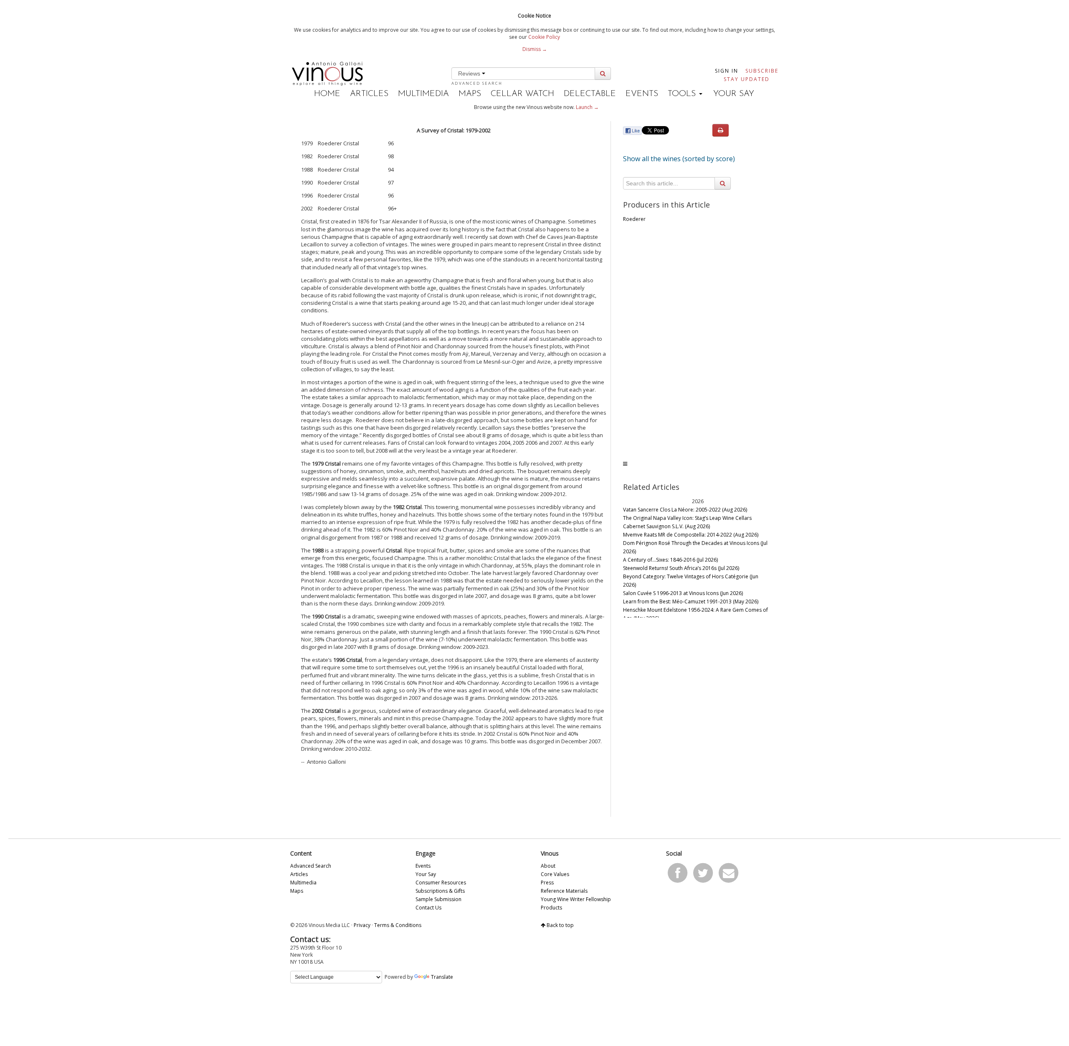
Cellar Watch (522, 94)
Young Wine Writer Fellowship (576, 899)
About (548, 865)
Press (547, 882)
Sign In (726, 70)
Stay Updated (747, 79)
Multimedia (423, 94)
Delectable (590, 94)
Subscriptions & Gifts (440, 890)
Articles (369, 94)
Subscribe (761, 70)
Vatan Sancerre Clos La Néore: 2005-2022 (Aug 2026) (685, 509)
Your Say (733, 94)
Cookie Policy (544, 37)
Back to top (559, 925)
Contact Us (428, 907)
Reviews (470, 73)
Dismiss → (534, 49)
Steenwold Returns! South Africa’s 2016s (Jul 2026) (681, 568)
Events (642, 94)
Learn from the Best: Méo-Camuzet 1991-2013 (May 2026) (690, 601)
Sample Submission (438, 899)
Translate (442, 976)
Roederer (634, 219)
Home (327, 94)
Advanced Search (476, 83)
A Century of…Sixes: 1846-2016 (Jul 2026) (670, 559)
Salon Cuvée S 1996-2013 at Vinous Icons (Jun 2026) (683, 593)
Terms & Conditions (397, 925)
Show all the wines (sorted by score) (679, 158)
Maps (470, 94)
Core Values (555, 874)
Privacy (362, 925)
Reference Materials (564, 890)
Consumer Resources (440, 882)
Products (551, 907)
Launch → (587, 107)
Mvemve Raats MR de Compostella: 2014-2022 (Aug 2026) (690, 534)
